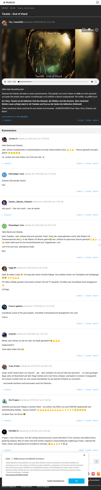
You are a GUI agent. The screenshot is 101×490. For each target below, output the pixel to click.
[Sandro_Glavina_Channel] (4, 202)
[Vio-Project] (4, 401)
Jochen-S (13, 139)
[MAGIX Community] (9, 2)
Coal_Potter (15, 366)
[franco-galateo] (4, 307)
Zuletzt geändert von (14, 117)
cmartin (12, 334)
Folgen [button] (81, 120)
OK (76, 481)
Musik (12, 8)
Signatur (7, 120)
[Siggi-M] (4, 268)
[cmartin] (4, 334)
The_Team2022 (16, 22)
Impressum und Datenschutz (17, 475)
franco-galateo (16, 306)
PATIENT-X (14, 431)
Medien (5, 8)
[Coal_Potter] (4, 367)
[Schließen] (84, 455)
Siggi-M (12, 268)
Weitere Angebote (9, 487)
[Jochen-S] (4, 139)
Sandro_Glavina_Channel (20, 202)
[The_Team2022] (4, 23)
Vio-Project (14, 400)
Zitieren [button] (88, 120)
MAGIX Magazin (43, 487)
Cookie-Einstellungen (55, 481)
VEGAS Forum (26, 487)
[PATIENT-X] (4, 431)
